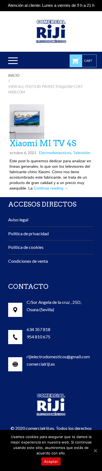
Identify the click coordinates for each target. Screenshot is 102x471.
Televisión (81, 152)
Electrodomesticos (55, 152)
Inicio (13, 75)
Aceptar (51, 461)
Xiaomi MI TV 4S (43, 143)
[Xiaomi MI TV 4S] (27, 121)
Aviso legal (18, 219)
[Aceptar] (95, 450)
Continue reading (51, 188)
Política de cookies (26, 247)
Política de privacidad (28, 233)
